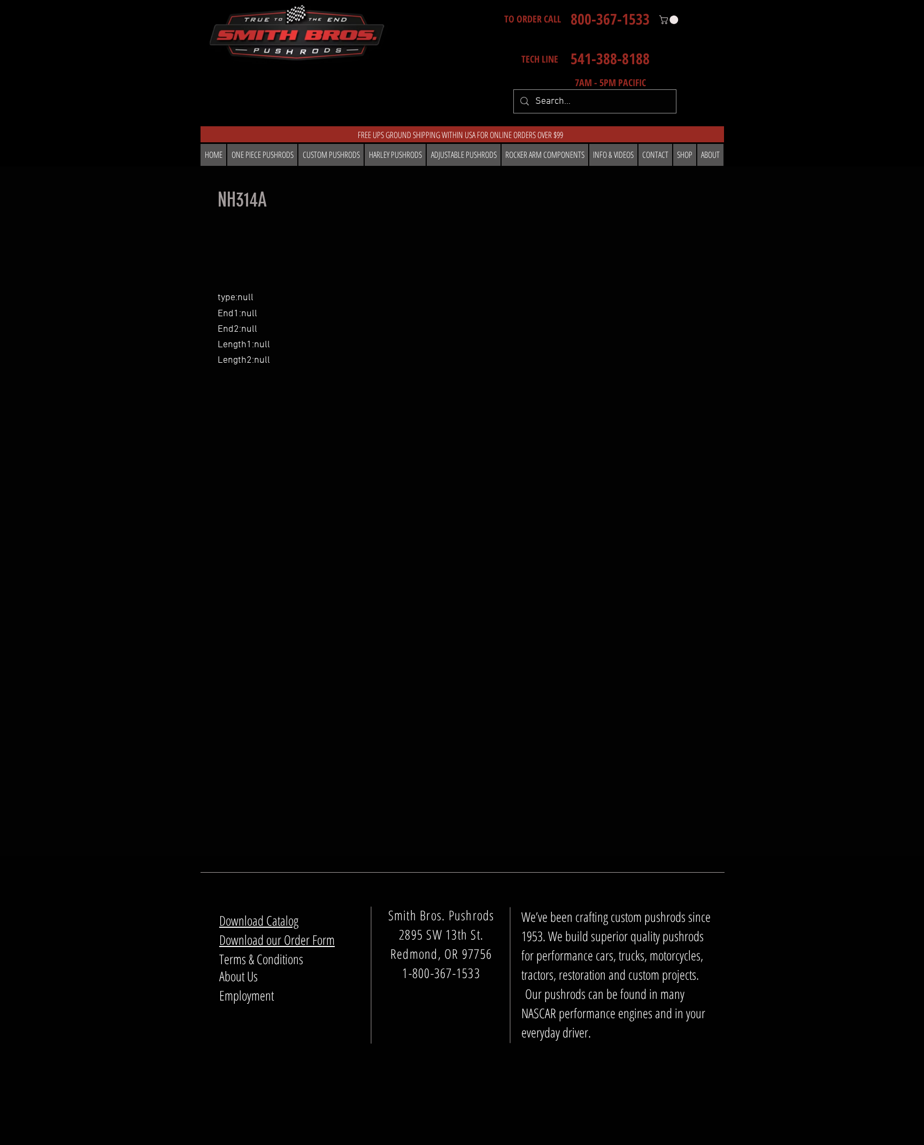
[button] (669, 20)
